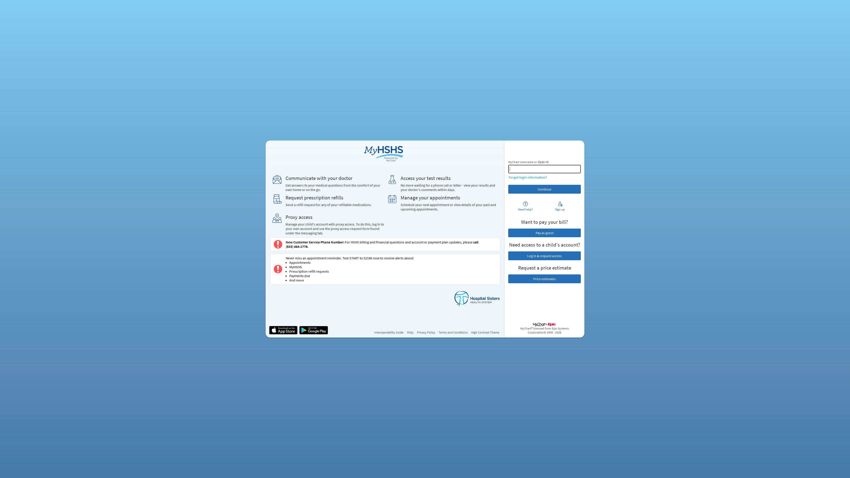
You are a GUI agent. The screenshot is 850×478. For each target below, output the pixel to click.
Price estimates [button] (544, 279)
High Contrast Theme (485, 332)
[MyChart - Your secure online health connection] (385, 153)
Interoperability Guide (389, 332)
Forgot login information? (528, 177)
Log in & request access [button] (544, 256)
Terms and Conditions (453, 332)
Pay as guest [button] (545, 233)
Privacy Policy (426, 332)
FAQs (410, 332)
